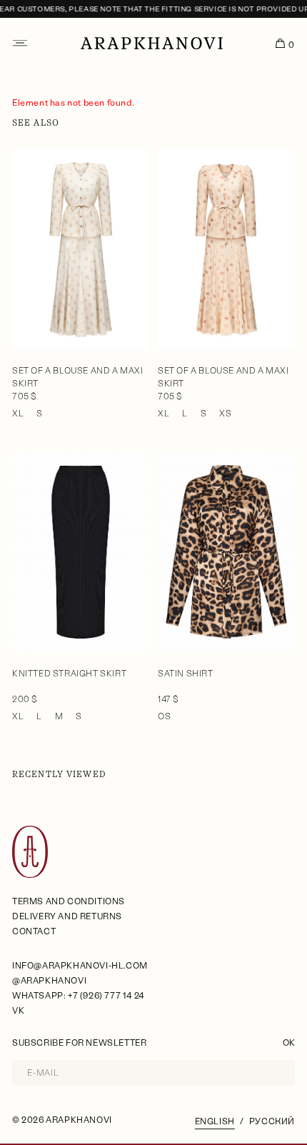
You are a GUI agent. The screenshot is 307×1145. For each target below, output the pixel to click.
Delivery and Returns (67, 916)
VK (18, 1011)
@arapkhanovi (49, 981)
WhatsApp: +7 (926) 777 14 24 (78, 996)
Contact (34, 931)
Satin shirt (185, 674)
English (215, 1121)
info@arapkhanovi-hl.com (80, 966)
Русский (272, 1121)
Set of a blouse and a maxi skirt (78, 377)
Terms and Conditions (68, 901)
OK (289, 1043)
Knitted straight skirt (69, 674)
